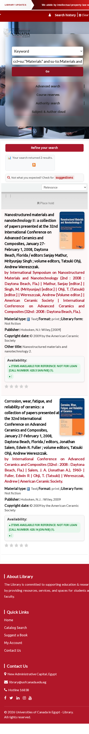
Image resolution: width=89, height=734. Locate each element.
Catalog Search (15, 627)
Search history (65, 15)
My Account (13, 643)
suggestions (64, 177)
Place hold (47, 203)
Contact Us (12, 650)
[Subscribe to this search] (34, 165)
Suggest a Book (16, 635)
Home (8, 620)
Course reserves (47, 94)
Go (47, 71)
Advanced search (48, 86)
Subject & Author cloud (48, 111)
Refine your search (44, 147)
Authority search (48, 103)
